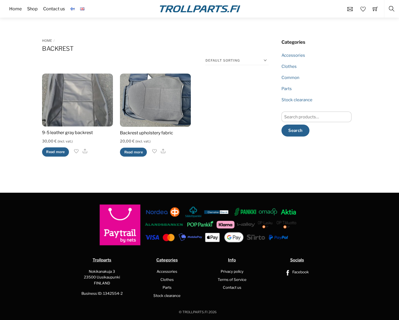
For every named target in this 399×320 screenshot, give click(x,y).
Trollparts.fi (195, 312)
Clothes (289, 66)
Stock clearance (296, 99)
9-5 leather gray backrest (67, 132)
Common (290, 77)
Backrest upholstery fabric (146, 132)
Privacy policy (232, 271)
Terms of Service (232, 279)
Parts (286, 88)
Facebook (300, 272)
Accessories (293, 55)
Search (295, 130)
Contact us (232, 287)
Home (47, 41)
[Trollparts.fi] (200, 8)
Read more (55, 152)
